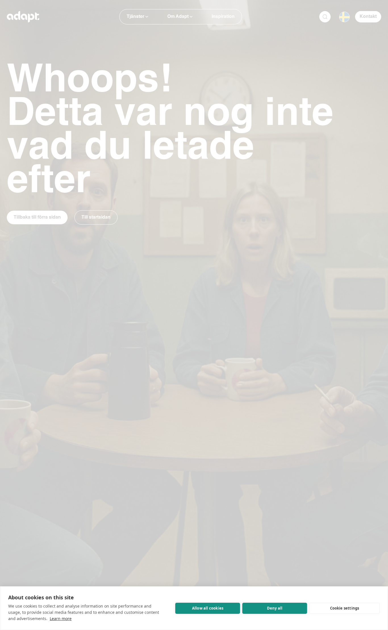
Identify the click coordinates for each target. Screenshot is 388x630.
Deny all (275, 608)
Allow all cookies (207, 608)
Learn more (61, 618)
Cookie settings (344, 608)
